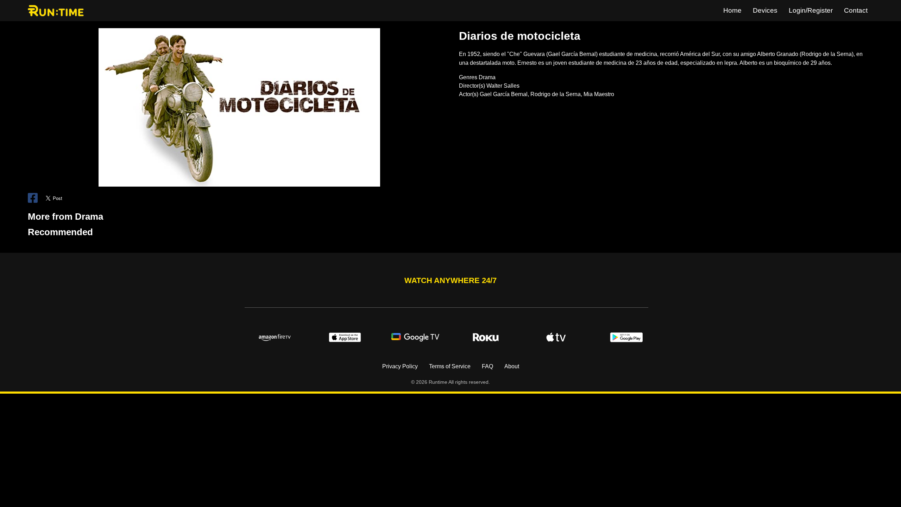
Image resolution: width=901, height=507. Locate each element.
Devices (765, 10)
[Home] (57, 10)
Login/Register (811, 10)
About (511, 366)
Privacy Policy (400, 366)
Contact (856, 10)
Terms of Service (450, 366)
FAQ (487, 366)
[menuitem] (732, 10)
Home (732, 10)
